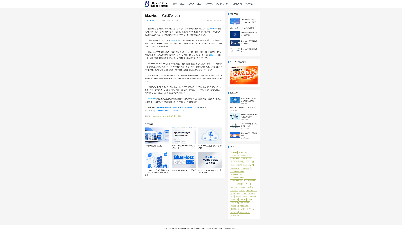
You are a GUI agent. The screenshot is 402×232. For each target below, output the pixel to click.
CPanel (247, 184)
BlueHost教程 (235, 168)
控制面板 (238, 196)
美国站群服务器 (244, 206)
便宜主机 (249, 4)
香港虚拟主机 (235, 215)
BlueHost (214, 28)
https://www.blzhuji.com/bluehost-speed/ (168, 110)
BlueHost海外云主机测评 (167, 107)
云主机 (244, 193)
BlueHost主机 (150, 20)
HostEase (242, 187)
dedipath (234, 187)
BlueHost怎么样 (168, 116)
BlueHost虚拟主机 (236, 181)
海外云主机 (253, 196)
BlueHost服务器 (246, 168)
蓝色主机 (178, 116)
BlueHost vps (243, 152)
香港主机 (251, 209)
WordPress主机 (222, 4)
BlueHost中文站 (246, 155)
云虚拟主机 (252, 193)
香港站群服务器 (244, 212)
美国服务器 (237, 4)
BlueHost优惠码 (187, 4)
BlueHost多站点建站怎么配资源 (184, 170)
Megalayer (250, 187)
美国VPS (242, 200)
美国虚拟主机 (235, 209)
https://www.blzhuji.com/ (188, 107)
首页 (175, 4)
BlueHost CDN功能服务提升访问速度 (242, 108)
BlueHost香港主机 (250, 181)
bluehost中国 (235, 155)
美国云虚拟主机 (244, 203)
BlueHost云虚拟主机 (237, 162)
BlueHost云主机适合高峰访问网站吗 (210, 147)
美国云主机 (234, 203)
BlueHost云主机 (246, 159)
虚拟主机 (244, 209)
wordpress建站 (235, 193)
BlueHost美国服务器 (237, 177)
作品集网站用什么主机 (153, 146)
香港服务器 (234, 212)
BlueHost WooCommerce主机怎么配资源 (210, 171)
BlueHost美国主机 (205, 4)
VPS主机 (241, 190)
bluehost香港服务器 (237, 184)
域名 (232, 196)
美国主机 (250, 200)
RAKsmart (234, 190)
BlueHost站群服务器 (237, 171)
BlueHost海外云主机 (180, 228)
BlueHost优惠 (250, 162)
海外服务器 (234, 200)
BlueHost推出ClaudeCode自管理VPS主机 (183, 147)
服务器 (245, 196)
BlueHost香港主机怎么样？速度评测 (242, 28)
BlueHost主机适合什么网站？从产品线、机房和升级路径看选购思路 (157, 172)
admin (163, 20)
